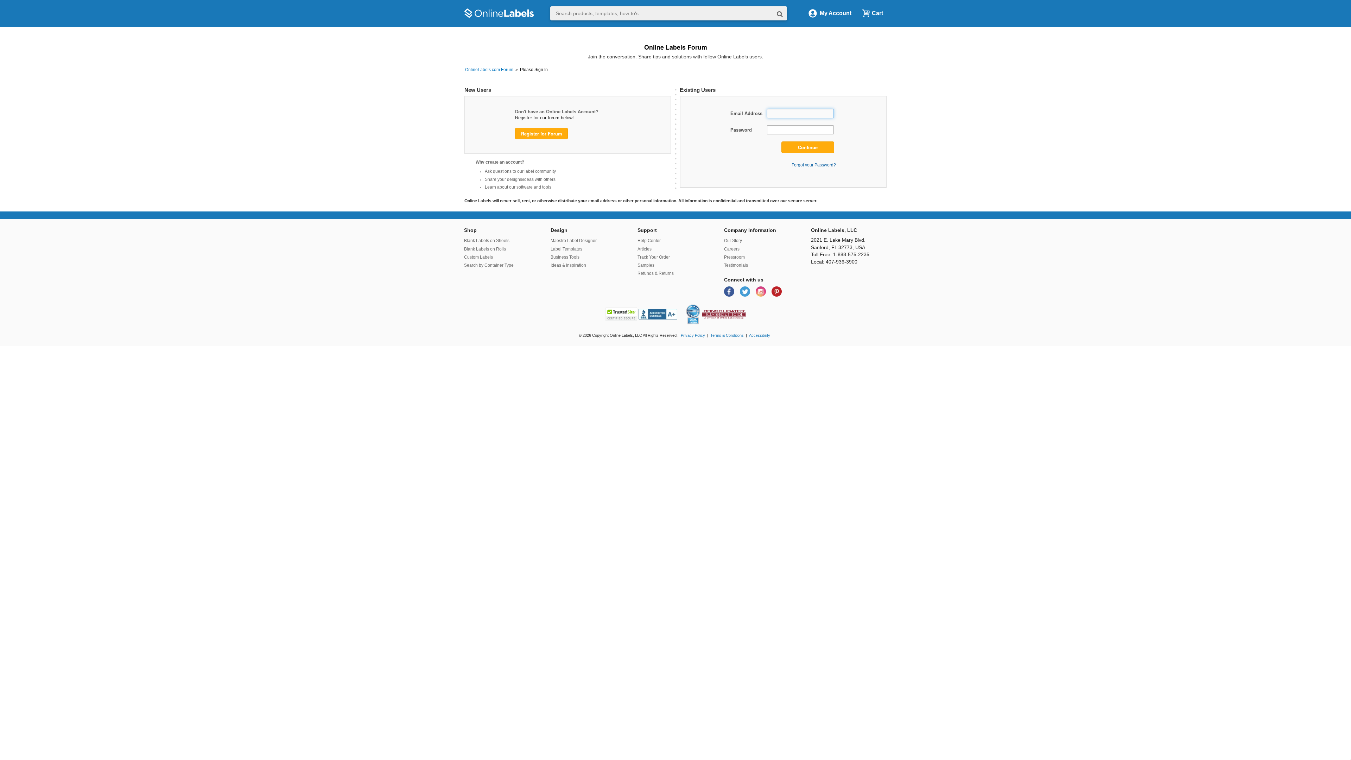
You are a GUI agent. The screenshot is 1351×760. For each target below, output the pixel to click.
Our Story (733, 241)
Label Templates (566, 249)
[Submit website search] (779, 13)
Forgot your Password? (814, 165)
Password (741, 130)
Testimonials (736, 265)
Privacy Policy (693, 335)
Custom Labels (478, 257)
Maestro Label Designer (574, 241)
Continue (808, 147)
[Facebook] (730, 291)
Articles (645, 249)
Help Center (649, 241)
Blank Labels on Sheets (486, 241)
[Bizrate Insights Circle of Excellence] (697, 306)
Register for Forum (541, 134)
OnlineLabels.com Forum (489, 69)
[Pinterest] (777, 291)
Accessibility (759, 335)
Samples (646, 265)
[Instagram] (761, 291)
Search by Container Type (489, 265)
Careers (732, 249)
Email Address (746, 113)
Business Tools (565, 257)
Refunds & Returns (656, 273)
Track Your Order (654, 257)
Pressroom (734, 257)
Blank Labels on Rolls (485, 249)
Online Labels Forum (675, 47)
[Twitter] (745, 291)
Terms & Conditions (727, 335)
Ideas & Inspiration (568, 265)
